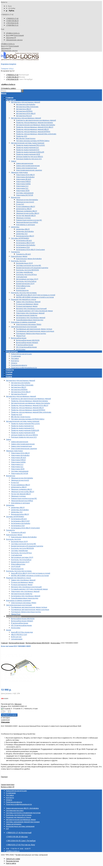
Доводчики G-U (17, 464)
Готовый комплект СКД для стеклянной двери (29, 589)
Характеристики (7, 784)
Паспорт (4, 777)
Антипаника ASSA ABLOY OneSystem (25, 528)
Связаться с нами (13, 859)
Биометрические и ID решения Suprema (27, 546)
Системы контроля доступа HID (23, 544)
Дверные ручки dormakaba (22, 478)
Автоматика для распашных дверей (20, 380)
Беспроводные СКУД (19, 541)
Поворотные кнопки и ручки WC (24, 498)
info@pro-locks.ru (13, 33)
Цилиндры (10, 505)
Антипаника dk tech (19, 519)
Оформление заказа (14, 40)
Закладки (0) (11, 37)
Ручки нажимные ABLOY (20, 485)
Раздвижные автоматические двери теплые (29, 607)
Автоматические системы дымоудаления (22, 421)
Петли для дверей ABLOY (21, 494)
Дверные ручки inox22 (20, 480)
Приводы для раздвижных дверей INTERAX (28, 410)
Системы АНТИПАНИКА (15, 516)
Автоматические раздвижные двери (21, 819)
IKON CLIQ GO (16, 637)
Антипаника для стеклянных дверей (25, 596)
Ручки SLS (15, 482)
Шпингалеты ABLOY (19, 487)
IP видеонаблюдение (19, 623)
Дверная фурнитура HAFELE (22, 500)
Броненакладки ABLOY (20, 514)
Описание (5, 722)
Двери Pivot (15, 614)
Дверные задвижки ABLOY (21, 489)
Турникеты (10, 530)
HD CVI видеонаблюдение (21, 625)
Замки (8, 439)
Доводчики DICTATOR (19, 473)
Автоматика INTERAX (19, 389)
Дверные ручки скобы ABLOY (22, 491)
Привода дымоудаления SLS (22, 426)
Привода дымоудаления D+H (22, 428)
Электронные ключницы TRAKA (23, 603)
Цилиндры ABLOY (18, 507)
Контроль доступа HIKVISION (22, 548)
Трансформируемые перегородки (24, 598)
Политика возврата (19, 365)
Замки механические (19, 441)
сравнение (5, 720)
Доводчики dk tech (18, 457)
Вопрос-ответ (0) (7, 787)
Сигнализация (16, 639)
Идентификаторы (18, 564)
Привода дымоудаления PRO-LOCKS (25, 423)
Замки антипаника (13, 824)
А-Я (7, 828)
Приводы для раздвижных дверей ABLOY (27, 407)
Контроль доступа (13, 539)
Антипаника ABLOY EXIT (20, 521)
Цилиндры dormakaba (20, 510)
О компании (16, 356)
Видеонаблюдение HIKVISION (22, 618)
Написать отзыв (31, 708)
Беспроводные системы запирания (20, 826)
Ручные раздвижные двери (22, 582)
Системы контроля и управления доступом (23, 813)
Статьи (9, 372)
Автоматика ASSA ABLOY (21, 392)
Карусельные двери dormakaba (24, 537)
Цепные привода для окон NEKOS (24, 435)
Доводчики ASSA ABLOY (20, 453)
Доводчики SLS (17, 466)
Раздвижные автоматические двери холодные (30, 609)
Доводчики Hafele (18, 462)
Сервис (9, 374)
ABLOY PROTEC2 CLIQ (19, 634)
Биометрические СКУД (20, 562)
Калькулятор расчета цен (21, 354)
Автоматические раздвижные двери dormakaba (30, 403)
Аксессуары (15, 627)
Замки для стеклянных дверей (23, 580)
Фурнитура (10, 476)
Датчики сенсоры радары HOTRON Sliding (27, 419)
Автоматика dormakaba (20, 383)
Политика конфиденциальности (24, 367)
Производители (12, 861)
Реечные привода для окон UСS (24, 437)
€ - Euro (9, 6)
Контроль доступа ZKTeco (21, 553)
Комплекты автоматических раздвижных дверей (31, 398)
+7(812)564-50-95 (12, 23)
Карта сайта (11, 863)
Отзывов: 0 (17, 708)
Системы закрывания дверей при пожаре (23, 822)
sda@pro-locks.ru (8, 84)
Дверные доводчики (14, 451)
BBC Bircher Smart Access (20, 417)
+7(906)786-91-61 (12, 25)
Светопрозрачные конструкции (19, 605)
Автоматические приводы (21, 593)
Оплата (14, 363)
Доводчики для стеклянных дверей (25, 591)
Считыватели (16, 555)
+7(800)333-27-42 (12, 18)
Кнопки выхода (17, 569)
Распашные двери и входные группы (26, 612)
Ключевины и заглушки (20, 503)
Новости (10, 370)
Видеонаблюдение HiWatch (22, 621)
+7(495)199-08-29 (12, 21)
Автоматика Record (19, 394)
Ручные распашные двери (21, 584)
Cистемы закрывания (19, 471)
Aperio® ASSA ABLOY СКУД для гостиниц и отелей (30, 573)
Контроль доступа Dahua (21, 559)
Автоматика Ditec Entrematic (22, 385)
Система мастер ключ (14, 810)
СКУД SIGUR (15, 566)
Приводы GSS (16, 414)
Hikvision (18, 704)
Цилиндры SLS (16, 512)
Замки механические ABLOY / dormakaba (22, 808)
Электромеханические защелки (24, 448)
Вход (8, 35)
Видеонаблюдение (13, 616)
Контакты (15, 360)
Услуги (9, 376)
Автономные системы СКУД (22, 557)
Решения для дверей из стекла (18, 578)
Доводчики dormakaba (20, 455)
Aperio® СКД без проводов (22, 632)
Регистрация (19, 35)
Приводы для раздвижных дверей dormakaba (29, 401)
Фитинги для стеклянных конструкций (26, 587)
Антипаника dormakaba (20, 523)
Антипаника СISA (18, 525)
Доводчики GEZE (17, 469)
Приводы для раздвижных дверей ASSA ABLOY (29, 405)
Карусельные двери (14, 534)
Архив (8, 630)
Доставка (15, 358)
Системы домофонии (19, 550)
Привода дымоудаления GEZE (23, 432)
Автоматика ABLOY (18, 387)
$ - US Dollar (10, 8)
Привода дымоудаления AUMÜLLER (25, 430)
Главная (4, 643)
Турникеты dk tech (18, 532)
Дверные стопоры (18, 496)
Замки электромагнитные (21, 446)
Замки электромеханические (23, 444)
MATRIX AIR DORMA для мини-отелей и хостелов (30, 575)
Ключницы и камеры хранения (18, 600)
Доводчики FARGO (18, 460)
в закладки (5, 717)
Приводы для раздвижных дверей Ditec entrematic (31, 412)
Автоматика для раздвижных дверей (21, 396)
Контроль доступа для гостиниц (19, 571)
